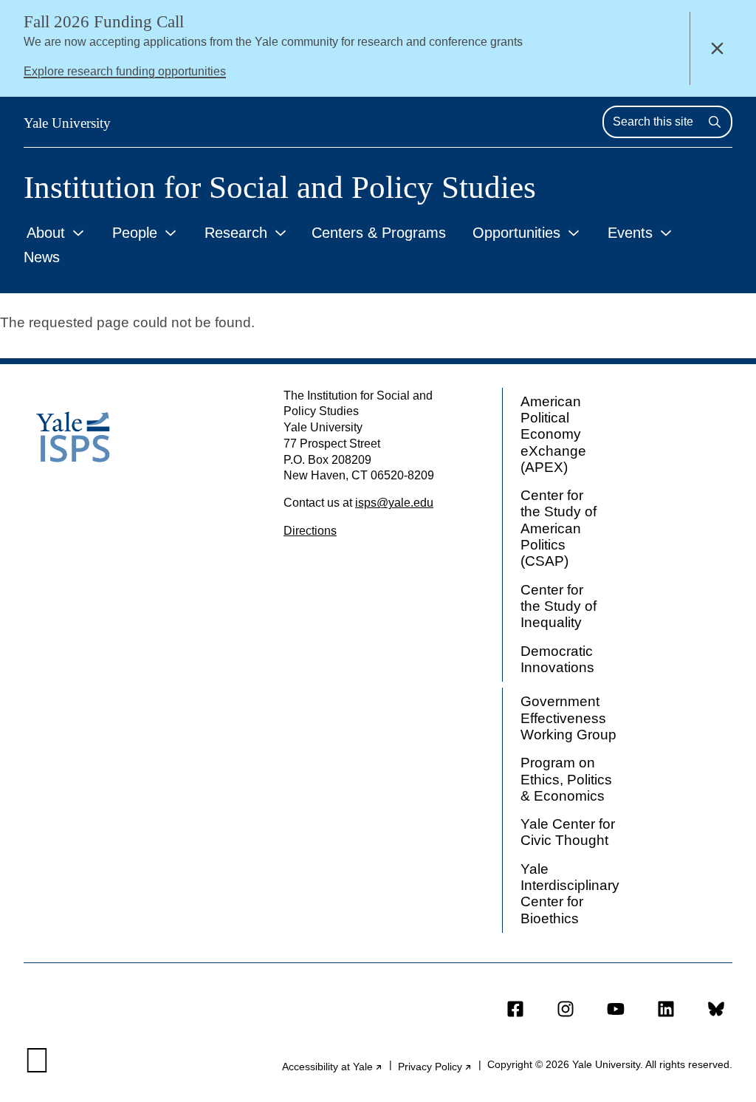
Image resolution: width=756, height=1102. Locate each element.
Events (630, 233)
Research (236, 233)
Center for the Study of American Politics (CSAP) (558, 528)
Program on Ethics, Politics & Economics (566, 779)
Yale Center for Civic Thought (567, 832)
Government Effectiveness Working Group (568, 718)
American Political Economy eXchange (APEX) (553, 434)
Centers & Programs (379, 233)
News (42, 257)
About (46, 233)
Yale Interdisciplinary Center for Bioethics (569, 893)
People (134, 233)
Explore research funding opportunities (125, 71)
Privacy (435, 1066)
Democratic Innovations (557, 659)
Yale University (67, 123)
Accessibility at (332, 1066)
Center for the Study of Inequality (558, 606)
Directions (310, 530)
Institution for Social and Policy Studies (280, 187)
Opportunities (516, 233)
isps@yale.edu (394, 502)
